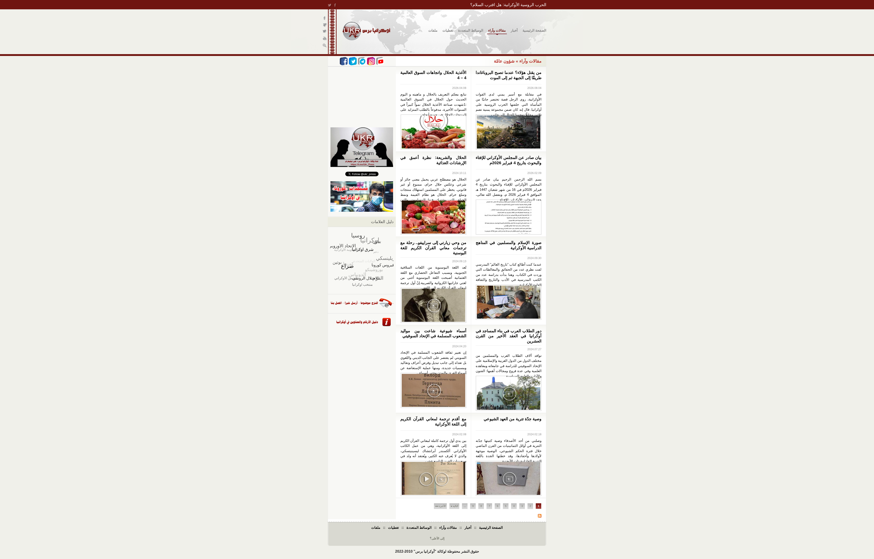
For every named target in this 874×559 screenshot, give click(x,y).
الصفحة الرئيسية (534, 30)
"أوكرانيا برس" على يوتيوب (325, 38)
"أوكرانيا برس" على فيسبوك (325, 18)
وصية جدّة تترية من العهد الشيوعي (512, 419)
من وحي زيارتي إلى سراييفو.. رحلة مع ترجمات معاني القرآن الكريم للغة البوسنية (433, 247)
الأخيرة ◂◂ (440, 506)
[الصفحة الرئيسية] (366, 31)
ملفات (432, 30)
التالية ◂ (454, 506)
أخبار (514, 30)
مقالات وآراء (497, 30)
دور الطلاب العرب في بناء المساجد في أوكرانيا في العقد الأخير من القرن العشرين (509, 336)
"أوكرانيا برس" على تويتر (325, 32)
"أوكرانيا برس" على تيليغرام (325, 25)
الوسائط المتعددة (470, 30)
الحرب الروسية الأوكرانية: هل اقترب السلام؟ (508, 5)
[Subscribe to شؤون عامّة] (539, 516)
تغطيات (447, 30)
